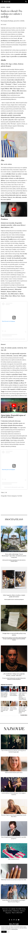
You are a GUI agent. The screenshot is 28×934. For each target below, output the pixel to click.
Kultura (3, 7)
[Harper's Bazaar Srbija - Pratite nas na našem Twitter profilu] (12, 919)
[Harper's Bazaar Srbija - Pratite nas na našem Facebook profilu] (9, 919)
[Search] (26, 2)
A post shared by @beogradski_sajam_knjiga (14, 487)
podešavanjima (15, 929)
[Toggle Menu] (2, 1)
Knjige (8, 7)
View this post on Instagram (8, 321)
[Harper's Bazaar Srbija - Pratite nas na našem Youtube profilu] (18, 919)
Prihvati (4, 931)
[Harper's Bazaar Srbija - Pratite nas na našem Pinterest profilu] (14, 919)
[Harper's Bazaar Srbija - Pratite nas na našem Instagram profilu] (16, 919)
